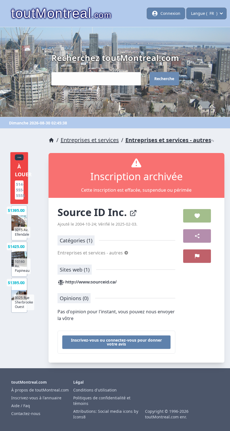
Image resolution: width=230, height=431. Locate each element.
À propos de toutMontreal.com (40, 390)
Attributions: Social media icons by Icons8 (105, 414)
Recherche (164, 78)
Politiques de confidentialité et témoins (101, 400)
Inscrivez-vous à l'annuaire (36, 397)
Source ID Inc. (93, 212)
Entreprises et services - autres (168, 140)
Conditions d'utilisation (95, 390)
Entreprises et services (90, 140)
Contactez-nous (25, 413)
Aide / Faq (20, 405)
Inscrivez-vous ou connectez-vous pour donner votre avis (116, 342)
